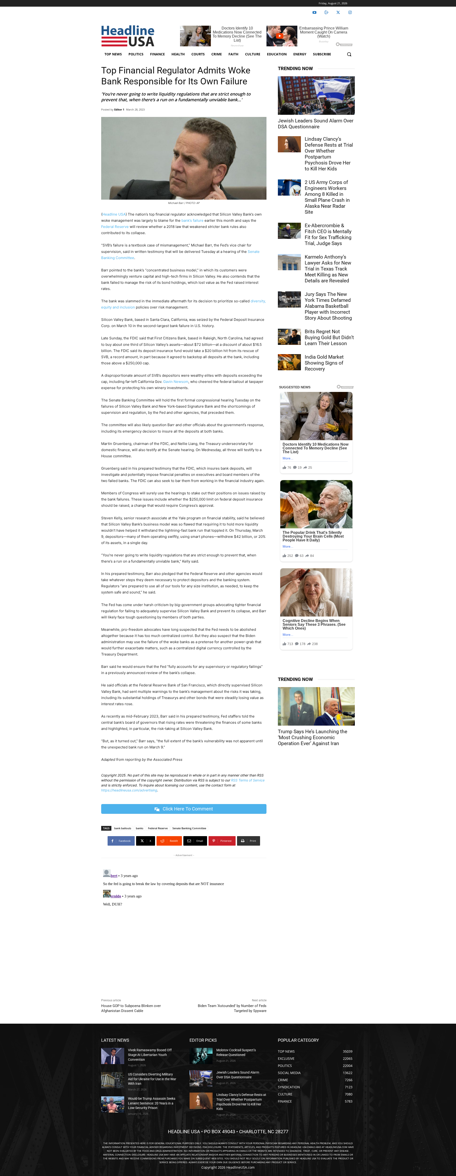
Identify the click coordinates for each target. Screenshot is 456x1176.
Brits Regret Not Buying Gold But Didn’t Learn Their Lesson (329, 337)
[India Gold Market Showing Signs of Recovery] (289, 362)
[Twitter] (338, 12)
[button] (349, 54)
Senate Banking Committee (189, 828)
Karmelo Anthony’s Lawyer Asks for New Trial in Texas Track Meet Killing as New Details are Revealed (328, 269)
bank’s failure (192, 220)
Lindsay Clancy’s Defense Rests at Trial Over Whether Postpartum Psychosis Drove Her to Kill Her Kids (329, 154)
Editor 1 (119, 109)
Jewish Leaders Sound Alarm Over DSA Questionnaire (315, 124)
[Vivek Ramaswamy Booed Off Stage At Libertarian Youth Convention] (112, 1056)
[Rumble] (326, 12)
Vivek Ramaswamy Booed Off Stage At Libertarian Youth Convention (150, 1054)
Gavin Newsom (175, 381)
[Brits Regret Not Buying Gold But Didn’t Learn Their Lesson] (289, 337)
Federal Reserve (115, 226)
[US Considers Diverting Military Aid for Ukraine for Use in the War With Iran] (112, 1080)
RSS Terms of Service (248, 780)
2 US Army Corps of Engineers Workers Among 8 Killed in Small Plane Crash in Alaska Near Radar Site (327, 197)
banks (139, 828)
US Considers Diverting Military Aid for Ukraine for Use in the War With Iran (152, 1078)
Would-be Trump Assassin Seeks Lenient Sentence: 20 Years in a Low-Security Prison (151, 1103)
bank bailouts (122, 828)
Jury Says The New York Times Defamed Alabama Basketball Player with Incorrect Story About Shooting (328, 306)
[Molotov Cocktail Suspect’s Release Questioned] (201, 1056)
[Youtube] (314, 12)
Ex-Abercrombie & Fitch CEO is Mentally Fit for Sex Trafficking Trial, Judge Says (328, 234)
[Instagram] (350, 12)
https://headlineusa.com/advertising (129, 790)
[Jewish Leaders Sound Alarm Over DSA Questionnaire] (316, 95)
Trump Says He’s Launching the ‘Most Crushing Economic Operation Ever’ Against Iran (312, 737)
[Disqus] (183, 927)
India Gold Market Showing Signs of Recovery (324, 363)
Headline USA (114, 214)
